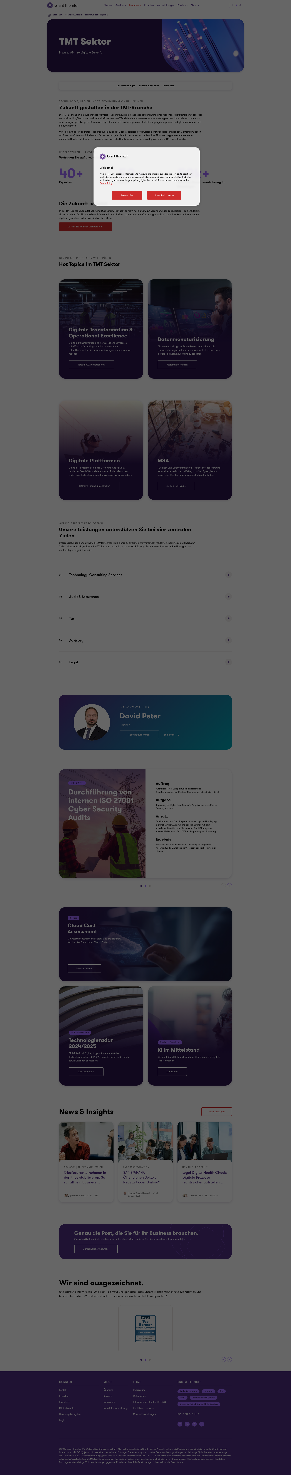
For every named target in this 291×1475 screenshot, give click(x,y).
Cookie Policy (106, 183)
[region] (147, 176)
